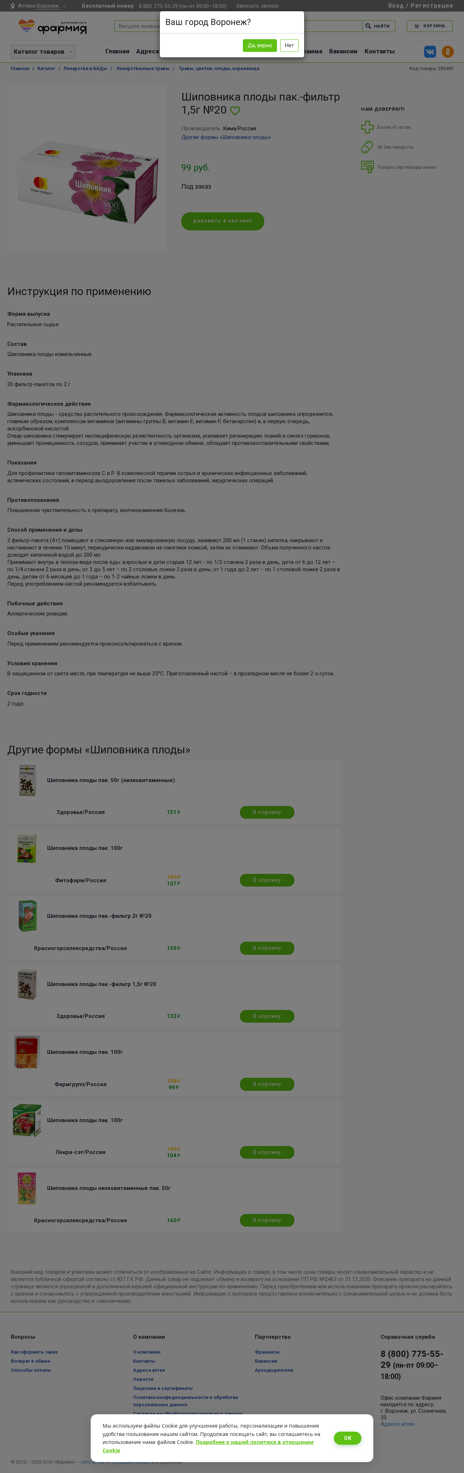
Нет (289, 45)
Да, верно (260, 45)
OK (347, 1438)
